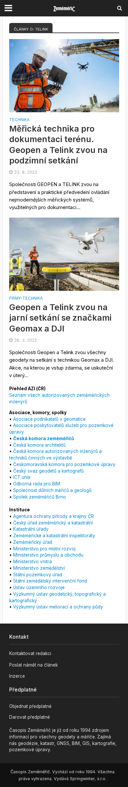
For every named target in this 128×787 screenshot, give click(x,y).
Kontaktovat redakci (30, 653)
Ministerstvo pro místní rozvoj (44, 548)
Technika (19, 120)
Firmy (15, 298)
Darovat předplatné (29, 717)
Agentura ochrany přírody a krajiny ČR (53, 516)
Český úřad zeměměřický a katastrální (53, 522)
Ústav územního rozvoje (39, 587)
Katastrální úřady (31, 529)
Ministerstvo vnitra (32, 561)
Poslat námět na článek (33, 665)
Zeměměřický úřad (32, 542)
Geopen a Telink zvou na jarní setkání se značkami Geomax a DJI (60, 317)
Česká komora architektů (39, 445)
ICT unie (22, 477)
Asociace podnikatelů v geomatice (49, 419)
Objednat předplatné (30, 706)
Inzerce (17, 676)
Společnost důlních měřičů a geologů (52, 490)
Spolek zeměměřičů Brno (39, 497)
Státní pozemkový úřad (37, 574)
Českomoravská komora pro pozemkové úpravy (64, 464)
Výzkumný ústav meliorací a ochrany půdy (58, 606)
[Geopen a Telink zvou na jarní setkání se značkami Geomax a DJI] (64, 254)
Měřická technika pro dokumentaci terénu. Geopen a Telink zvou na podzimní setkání (58, 144)
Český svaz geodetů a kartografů (48, 471)
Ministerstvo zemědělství (39, 568)
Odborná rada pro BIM (36, 483)
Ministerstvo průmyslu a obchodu (48, 555)
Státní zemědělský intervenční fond (50, 581)
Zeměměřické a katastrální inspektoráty (54, 535)
